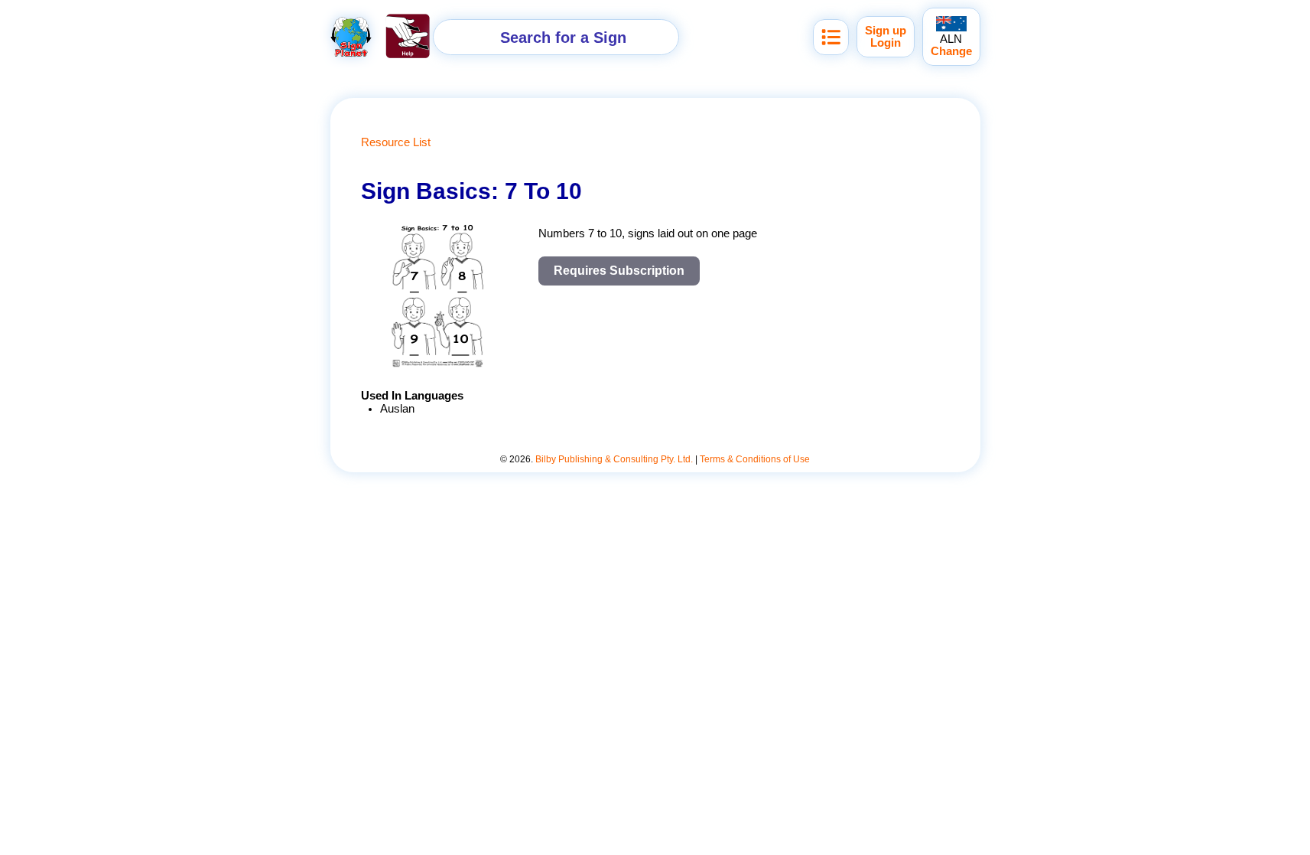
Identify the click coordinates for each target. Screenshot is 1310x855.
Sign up (885, 30)
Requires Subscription (619, 270)
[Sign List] (831, 37)
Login (885, 43)
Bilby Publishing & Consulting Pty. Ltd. (614, 459)
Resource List (396, 142)
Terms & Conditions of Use (755, 459)
